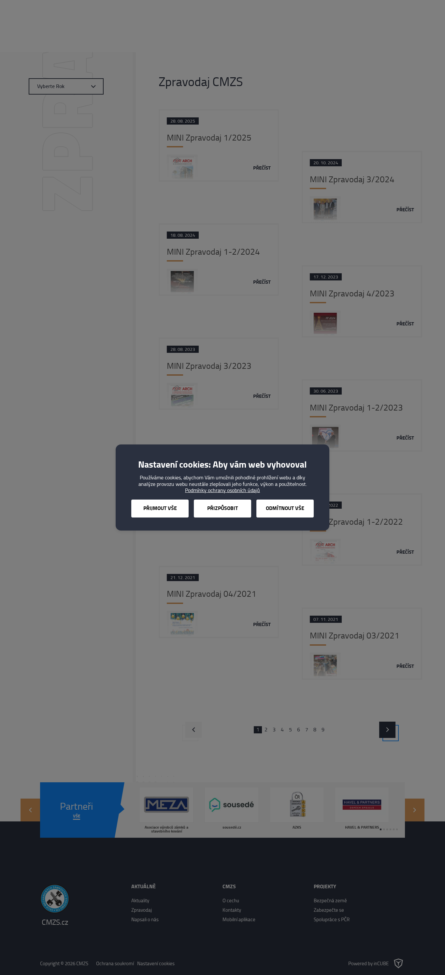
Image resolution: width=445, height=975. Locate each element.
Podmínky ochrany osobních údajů (222, 490)
